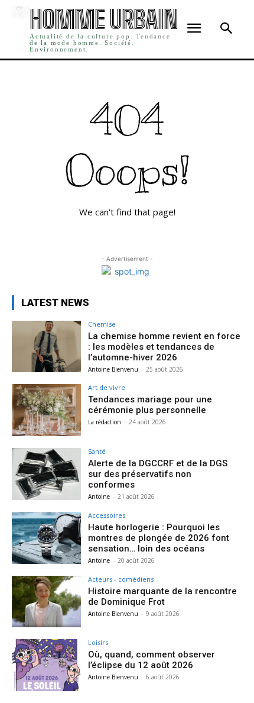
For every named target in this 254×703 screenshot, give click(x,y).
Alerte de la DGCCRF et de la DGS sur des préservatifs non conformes (157, 474)
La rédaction (104, 422)
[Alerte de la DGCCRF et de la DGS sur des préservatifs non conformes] (46, 474)
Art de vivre (106, 387)
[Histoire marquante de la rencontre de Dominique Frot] (46, 602)
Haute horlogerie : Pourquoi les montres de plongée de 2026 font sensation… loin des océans (158, 538)
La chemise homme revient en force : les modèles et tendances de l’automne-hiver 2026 (164, 347)
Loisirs (98, 642)
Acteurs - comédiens (121, 579)
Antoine (99, 496)
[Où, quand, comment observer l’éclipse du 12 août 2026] (46, 665)
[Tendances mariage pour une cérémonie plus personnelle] (46, 410)
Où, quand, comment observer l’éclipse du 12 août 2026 (151, 659)
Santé (97, 451)
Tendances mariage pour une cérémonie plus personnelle (150, 404)
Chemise (102, 324)
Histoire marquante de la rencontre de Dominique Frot (162, 596)
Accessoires (106, 515)
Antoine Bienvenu (113, 369)
